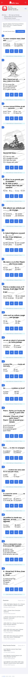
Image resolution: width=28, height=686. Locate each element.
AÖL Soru (4, 15)
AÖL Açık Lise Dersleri (14, 15)
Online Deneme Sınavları (10, 18)
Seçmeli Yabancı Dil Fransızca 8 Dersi (13, 16)
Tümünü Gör (21, 600)
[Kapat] (1, 8)
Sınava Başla (21, 31)
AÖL (4, 676)
